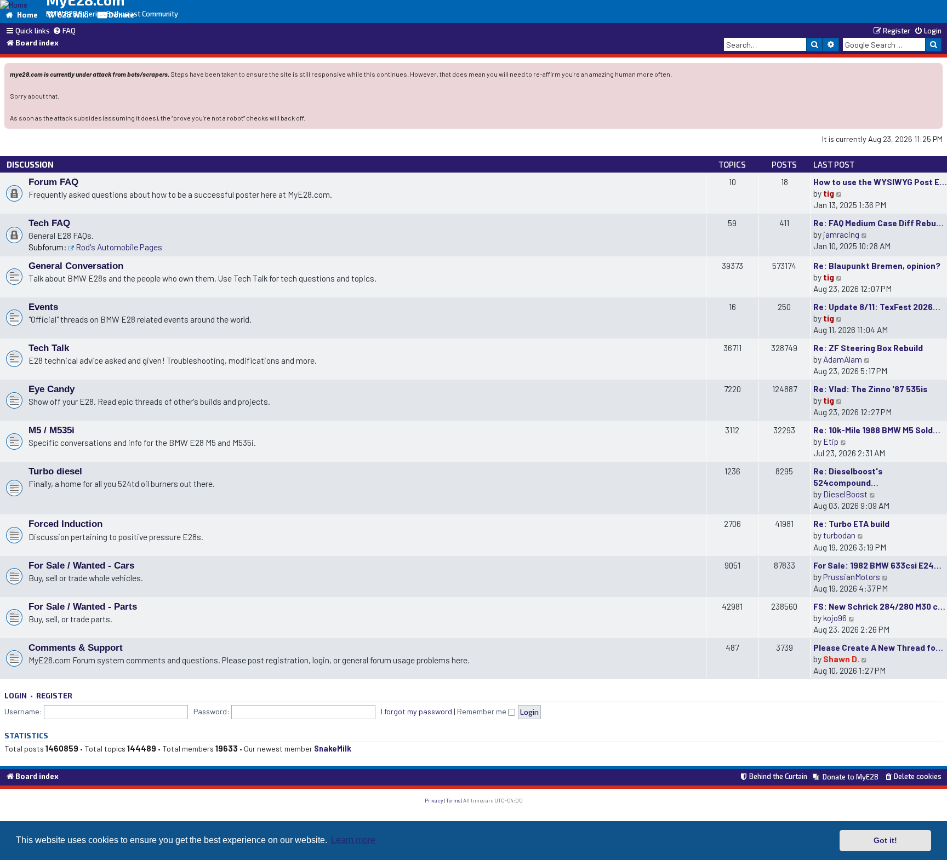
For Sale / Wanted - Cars (81, 565)
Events (43, 306)
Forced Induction (65, 523)
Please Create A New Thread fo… (878, 647)
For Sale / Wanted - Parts (82, 606)
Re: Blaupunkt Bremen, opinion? (876, 265)
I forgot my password (416, 711)
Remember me (482, 711)
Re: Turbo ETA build (851, 523)
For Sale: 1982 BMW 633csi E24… (877, 565)
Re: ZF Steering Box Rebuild (868, 347)
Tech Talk (48, 347)
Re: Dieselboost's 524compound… (847, 477)
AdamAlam (842, 359)
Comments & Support (75, 647)
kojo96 (835, 617)
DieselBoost (845, 494)
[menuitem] (64, 31)
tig (828, 193)
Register (54, 695)
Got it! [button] (885, 840)
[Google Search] (933, 44)
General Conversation (75, 265)
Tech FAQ (49, 222)
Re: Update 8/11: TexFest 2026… (876, 306)
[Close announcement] (935, 70)
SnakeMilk (332, 748)
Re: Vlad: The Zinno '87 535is (870, 388)
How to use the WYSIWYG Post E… (880, 181)
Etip (830, 441)
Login (15, 695)
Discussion (30, 164)
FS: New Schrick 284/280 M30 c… (879, 606)
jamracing (841, 234)
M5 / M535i (51, 430)
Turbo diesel (55, 471)
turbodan (839, 535)
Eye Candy (51, 388)
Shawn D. (841, 658)
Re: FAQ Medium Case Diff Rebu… (878, 222)
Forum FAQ (53, 181)
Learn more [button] (353, 840)
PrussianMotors (851, 576)
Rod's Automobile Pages (119, 247)
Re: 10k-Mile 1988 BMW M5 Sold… (876, 430)
